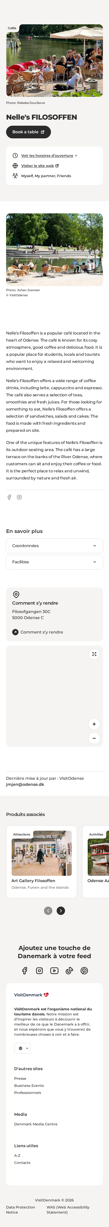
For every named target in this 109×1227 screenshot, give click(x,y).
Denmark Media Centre (36, 1124)
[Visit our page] (39, 970)
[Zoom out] (94, 738)
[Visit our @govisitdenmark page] (69, 970)
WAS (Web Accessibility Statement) (68, 1210)
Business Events (29, 1085)
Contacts (22, 1162)
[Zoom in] (94, 724)
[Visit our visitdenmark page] (54, 970)
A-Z (17, 1155)
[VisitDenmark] (31, 994)
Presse (20, 1078)
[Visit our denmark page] (24, 970)
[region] (54, 696)
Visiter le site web (37, 165)
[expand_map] (94, 654)
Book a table (25, 131)
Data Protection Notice (20, 1210)
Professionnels (27, 1092)
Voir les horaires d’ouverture (47, 155)
